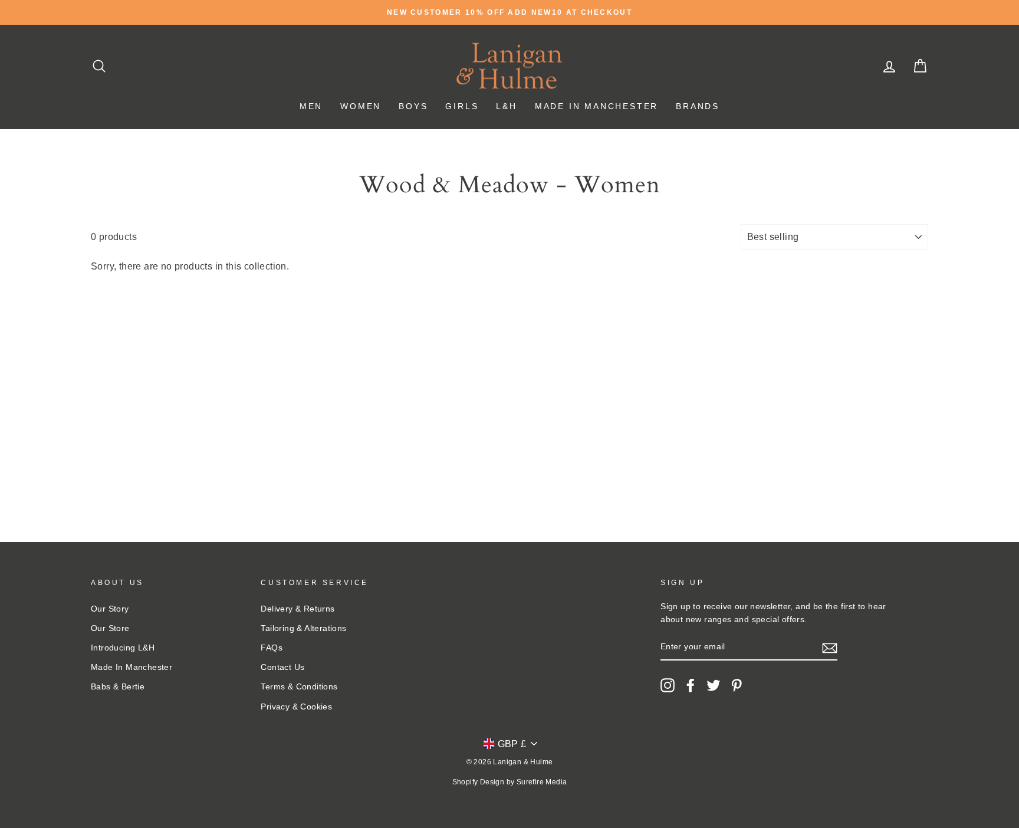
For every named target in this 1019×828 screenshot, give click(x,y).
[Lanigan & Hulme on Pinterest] (736, 685)
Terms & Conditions (299, 686)
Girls (461, 106)
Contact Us (282, 667)
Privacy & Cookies (296, 706)
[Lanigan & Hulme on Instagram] (667, 685)
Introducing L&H (123, 647)
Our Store (110, 628)
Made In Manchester (596, 106)
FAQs (271, 647)
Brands (697, 106)
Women (360, 106)
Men (311, 106)
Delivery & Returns (297, 608)
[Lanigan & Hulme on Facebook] (690, 685)
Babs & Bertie (117, 686)
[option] (509, 12)
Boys (413, 106)
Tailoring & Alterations (303, 628)
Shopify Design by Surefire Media (509, 782)
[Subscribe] (829, 647)
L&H (506, 106)
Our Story (110, 608)
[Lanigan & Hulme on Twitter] (713, 685)
